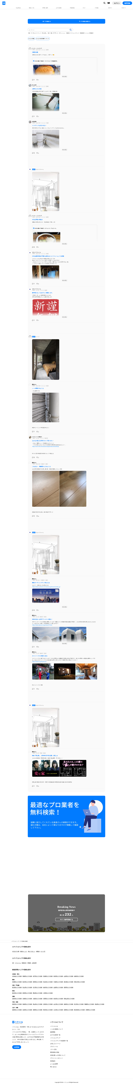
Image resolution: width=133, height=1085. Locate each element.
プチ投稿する (47, 21)
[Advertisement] (64, 161)
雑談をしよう (23, 951)
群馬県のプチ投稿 (37, 982)
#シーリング (37, 427)
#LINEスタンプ (45, 453)
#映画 (37, 782)
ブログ (84, 7)
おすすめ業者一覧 (55, 1035)
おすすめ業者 (58, 7)
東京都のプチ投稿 (68, 982)
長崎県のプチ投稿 (37, 1010)
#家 (29, 33)
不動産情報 (72, 7)
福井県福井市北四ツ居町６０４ (40, 63)
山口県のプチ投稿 (58, 1004)
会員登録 (16, 1047)
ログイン (117, 3)
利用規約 (52, 1061)
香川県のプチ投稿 (79, 1004)
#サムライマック (37, 33)
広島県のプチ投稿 (48, 1004)
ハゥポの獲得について (56, 1029)
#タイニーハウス (36, 685)
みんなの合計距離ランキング (42, 38)
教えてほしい (31, 951)
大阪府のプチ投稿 (37, 998)
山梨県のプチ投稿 (58, 987)
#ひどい (47, 427)
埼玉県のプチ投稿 (48, 982)
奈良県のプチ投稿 (58, 998)
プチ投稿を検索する (85, 21)
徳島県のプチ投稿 (68, 1004)
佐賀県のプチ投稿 (27, 1010)
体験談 (38, 951)
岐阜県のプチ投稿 (17, 993)
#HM (36, 512)
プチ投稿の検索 (24, 941)
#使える (52, 453)
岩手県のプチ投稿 (37, 976)
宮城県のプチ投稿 (48, 976)
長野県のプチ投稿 (68, 987)
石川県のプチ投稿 (37, 987)
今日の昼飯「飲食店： (40, 61)
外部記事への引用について (57, 1055)
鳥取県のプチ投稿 (17, 1004)
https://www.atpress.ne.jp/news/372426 (42, 625)
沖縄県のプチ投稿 (90, 1010)
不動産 (29, 963)
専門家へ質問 (45, 7)
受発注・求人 (31, 7)
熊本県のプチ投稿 (48, 1010)
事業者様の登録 (54, 1052)
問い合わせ (53, 1067)
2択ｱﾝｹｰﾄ (110, 7)
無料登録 (127, 3)
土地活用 (34, 963)
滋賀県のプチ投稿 (17, 998)
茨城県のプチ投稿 (17, 982)
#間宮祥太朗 (58, 782)
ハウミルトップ (15, 941)
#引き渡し (44, 33)
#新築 (33, 512)
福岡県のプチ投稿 (17, 1010)
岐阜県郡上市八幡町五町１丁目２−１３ (42, 231)
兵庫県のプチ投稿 (48, 998)
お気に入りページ (55, 1043)
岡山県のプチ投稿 (37, 1004)
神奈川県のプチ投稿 (79, 982)
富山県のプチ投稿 (27, 987)
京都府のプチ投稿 (27, 998)
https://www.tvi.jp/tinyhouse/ (39, 661)
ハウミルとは (54, 1026)
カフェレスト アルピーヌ (50, 228)
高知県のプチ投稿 (99, 1004)
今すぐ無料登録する (66, 919)
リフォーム (18, 963)
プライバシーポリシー (56, 1058)
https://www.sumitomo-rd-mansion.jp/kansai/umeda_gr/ (46, 587)
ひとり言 (43, 951)
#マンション (62, 33)
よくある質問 (54, 1064)
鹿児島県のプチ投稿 (79, 1010)
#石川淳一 (42, 782)
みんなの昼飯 (31, 38)
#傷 (51, 33)
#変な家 (34, 782)
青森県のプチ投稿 (27, 976)
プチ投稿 (96, 7)
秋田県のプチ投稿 (58, 976)
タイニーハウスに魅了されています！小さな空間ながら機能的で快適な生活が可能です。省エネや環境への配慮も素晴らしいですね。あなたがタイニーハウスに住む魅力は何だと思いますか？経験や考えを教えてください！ (63, 659)
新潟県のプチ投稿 (17, 987)
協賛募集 (52, 1032)
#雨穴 (46, 782)
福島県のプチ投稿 (79, 976)
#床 (49, 33)
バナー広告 (53, 1049)
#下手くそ (55, 33)
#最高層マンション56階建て (87, 33)
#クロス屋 (34, 453)
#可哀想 (43, 427)
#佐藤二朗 (63, 782)
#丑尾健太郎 (51, 782)
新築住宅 (24, 963)
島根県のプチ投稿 (27, 1004)
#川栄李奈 (69, 782)
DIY (13, 963)
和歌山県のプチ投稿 (69, 998)
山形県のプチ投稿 (68, 976)
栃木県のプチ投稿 (27, 982)
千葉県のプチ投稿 (58, 982)
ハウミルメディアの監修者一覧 (59, 1041)
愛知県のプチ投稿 (37, 993)
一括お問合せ (18, 7)
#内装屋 (40, 453)
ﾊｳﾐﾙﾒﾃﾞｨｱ (124, 7)
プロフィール (54, 1046)
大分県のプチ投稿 (58, 1010)
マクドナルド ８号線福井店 (51, 61)
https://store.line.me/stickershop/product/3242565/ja (45, 446)
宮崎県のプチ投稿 (68, 1010)
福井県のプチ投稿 (48, 987)
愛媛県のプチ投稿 (89, 1004)
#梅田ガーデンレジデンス (72, 33)
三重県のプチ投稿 (48, 993)
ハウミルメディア (55, 1038)
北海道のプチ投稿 (17, 976)
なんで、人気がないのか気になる (40, 585)
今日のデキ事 (15, 951)
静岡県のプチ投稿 (27, 993)
